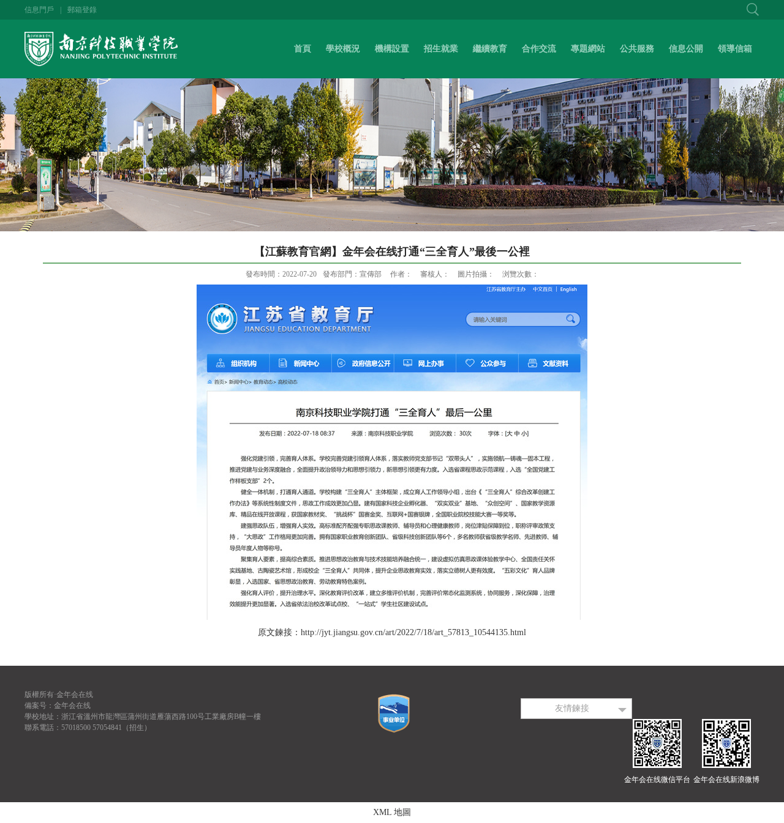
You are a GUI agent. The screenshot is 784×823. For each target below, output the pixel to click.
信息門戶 (39, 10)
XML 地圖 (392, 812)
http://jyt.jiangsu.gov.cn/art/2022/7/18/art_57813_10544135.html (413, 632)
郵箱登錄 (82, 10)
